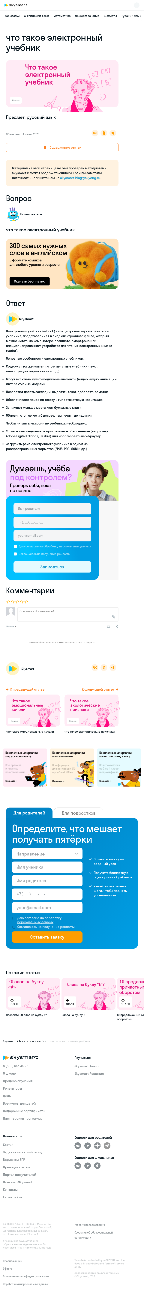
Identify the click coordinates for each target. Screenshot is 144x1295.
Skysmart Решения (89, 1073)
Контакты (10, 1189)
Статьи (8, 1144)
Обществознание (87, 16)
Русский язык (131, 16)
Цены (7, 1096)
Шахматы (110, 16)
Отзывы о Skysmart (17, 1182)
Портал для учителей (19, 1174)
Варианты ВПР (14, 1159)
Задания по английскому (22, 1152)
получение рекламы (55, 554)
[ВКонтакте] (77, 1145)
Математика (62, 16)
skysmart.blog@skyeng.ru (80, 178)
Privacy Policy (91, 1263)
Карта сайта (12, 1197)
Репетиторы (12, 1088)
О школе (9, 1073)
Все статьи (12, 16)
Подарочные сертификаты (24, 1111)
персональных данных (75, 546)
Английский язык (36, 16)
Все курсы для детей (19, 1103)
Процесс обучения (18, 1081)
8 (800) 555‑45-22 (15, 1066)
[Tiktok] (97, 1165)
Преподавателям (16, 1167)
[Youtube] (87, 1145)
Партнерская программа (23, 1118)
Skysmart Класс (86, 1066)
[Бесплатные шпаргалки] (25, 767)
